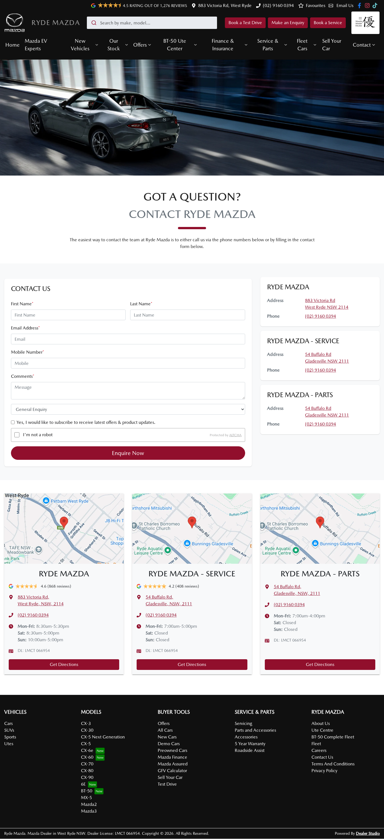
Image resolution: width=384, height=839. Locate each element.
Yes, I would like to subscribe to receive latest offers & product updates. (86, 422)
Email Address (25, 328)
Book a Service (328, 22)
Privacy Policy (324, 770)
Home (12, 45)
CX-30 (87, 730)
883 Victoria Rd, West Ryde (225, 5)
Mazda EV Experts (36, 44)
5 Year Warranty (250, 743)
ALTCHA (235, 435)
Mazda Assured (173, 764)
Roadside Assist (250, 750)
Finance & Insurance (223, 44)
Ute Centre (322, 730)
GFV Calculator (172, 770)
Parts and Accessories (255, 730)
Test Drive (167, 784)
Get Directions (64, 664)
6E (83, 784)
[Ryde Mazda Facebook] (360, 5)
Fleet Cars (302, 44)
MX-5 (86, 797)
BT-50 (86, 790)
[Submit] (93, 23)
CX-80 (87, 770)
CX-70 (87, 764)
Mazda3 (89, 811)
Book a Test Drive (245, 22)
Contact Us (322, 757)
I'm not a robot (38, 434)
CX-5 (86, 743)
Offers (140, 45)
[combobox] (152, 23)
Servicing (243, 723)
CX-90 (87, 777)
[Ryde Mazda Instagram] (368, 5)
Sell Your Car (331, 44)
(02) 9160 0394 (278, 5)
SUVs (9, 730)
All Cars (165, 730)
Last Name (141, 303)
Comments (22, 376)
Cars (8, 723)
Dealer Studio (368, 833)
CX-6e (87, 750)
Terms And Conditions (332, 764)
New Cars (167, 737)
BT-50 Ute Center (174, 44)
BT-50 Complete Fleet (332, 737)
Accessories (246, 737)
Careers (318, 750)
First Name (22, 303)
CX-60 (87, 757)
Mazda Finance (172, 757)
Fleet (316, 743)
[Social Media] (376, 5)
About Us (320, 723)
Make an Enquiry (288, 22)
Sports (10, 737)
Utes (8, 743)
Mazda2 (89, 804)
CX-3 (86, 723)
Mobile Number (27, 352)
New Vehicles (80, 44)
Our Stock (113, 44)
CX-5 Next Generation (103, 737)
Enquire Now (128, 453)
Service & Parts (267, 44)
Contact (362, 45)
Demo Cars (169, 743)
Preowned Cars (172, 750)
